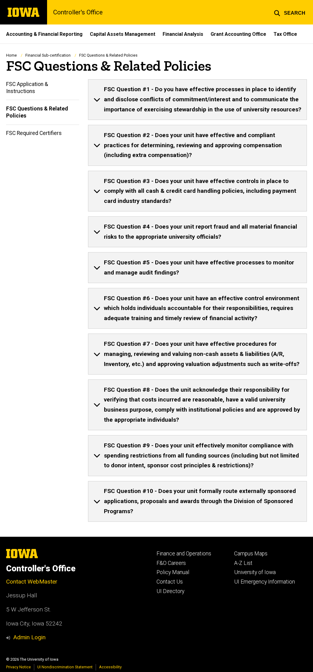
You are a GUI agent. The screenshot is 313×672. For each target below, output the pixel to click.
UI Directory (170, 591)
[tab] (197, 100)
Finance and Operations (183, 554)
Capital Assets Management (122, 34)
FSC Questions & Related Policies (37, 112)
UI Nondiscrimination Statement (65, 667)
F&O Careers (171, 563)
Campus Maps (250, 554)
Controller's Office (78, 12)
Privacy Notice (18, 667)
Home (11, 55)
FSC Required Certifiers (34, 133)
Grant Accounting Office (238, 34)
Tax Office (285, 34)
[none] (197, 99)
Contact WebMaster (31, 581)
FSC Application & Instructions (27, 87)
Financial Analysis (183, 34)
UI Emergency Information (264, 582)
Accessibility (110, 667)
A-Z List (243, 563)
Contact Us (169, 582)
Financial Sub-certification (48, 55)
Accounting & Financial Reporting (44, 34)
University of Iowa (255, 572)
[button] (289, 12)
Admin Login (29, 637)
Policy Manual (172, 572)
